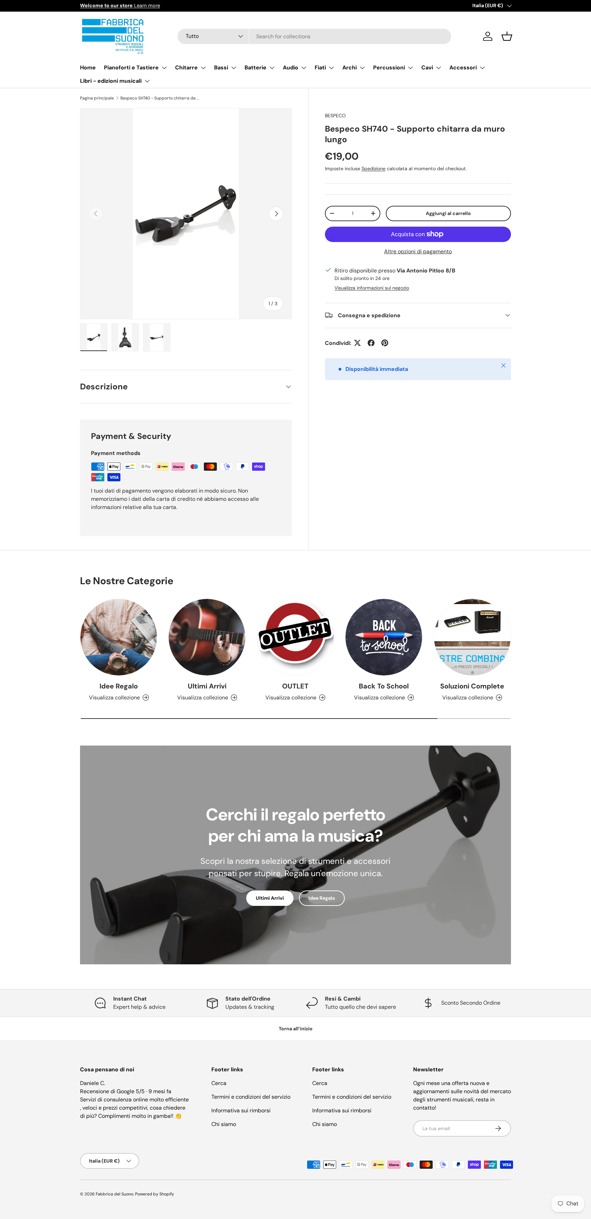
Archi (349, 67)
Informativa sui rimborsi (241, 1110)
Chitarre (186, 67)
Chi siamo (223, 1124)
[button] (506, 36)
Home (88, 67)
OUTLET (295, 686)
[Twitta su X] (357, 343)
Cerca (218, 1083)
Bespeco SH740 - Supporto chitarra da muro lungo (161, 98)
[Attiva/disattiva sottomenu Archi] (362, 68)
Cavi (427, 67)
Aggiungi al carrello (448, 213)
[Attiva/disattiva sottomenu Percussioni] (410, 68)
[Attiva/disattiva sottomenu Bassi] (233, 68)
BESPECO (335, 115)
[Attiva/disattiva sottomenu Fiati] (331, 68)
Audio (290, 67)
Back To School (384, 686)
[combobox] (314, 36)
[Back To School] (383, 637)
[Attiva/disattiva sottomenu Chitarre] (203, 68)
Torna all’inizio (296, 1029)
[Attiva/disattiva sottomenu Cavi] (438, 68)
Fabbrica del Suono (114, 1194)
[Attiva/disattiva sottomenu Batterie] (272, 68)
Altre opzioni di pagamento (418, 251)
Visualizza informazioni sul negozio (371, 287)
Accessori (463, 67)
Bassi (221, 67)
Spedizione (373, 168)
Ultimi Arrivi (207, 686)
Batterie (255, 67)
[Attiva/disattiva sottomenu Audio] (304, 68)
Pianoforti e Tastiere (131, 67)
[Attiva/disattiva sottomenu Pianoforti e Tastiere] (164, 68)
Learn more (120, 5)
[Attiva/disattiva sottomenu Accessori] (482, 68)
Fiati (320, 67)
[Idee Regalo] (118, 637)
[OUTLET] (295, 637)
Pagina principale (97, 98)
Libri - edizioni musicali (111, 80)
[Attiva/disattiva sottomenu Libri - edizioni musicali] (147, 81)
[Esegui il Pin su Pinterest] (385, 343)
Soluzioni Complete (472, 686)
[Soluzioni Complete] (472, 637)
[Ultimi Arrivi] (207, 637)
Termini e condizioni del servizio (250, 1096)
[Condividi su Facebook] (371, 343)
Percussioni (389, 67)
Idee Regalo (119, 686)
